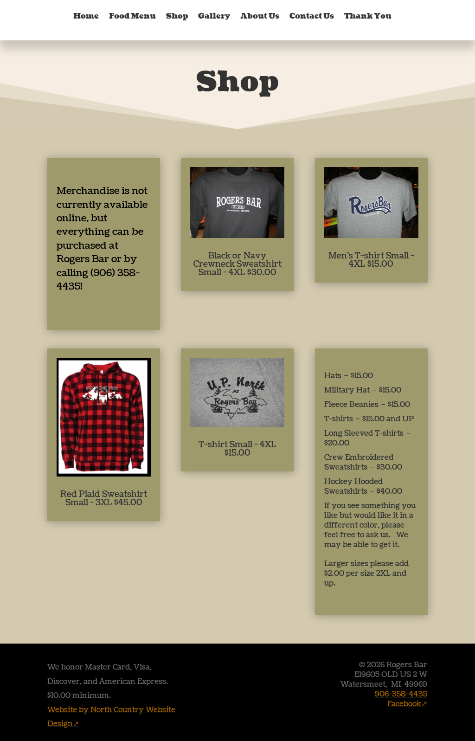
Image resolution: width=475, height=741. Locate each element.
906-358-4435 (401, 694)
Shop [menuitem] (177, 16)
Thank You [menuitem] (368, 16)
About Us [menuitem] (259, 16)
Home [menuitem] (86, 16)
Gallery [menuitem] (214, 16)
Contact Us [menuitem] (311, 16)
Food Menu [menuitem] (132, 16)
